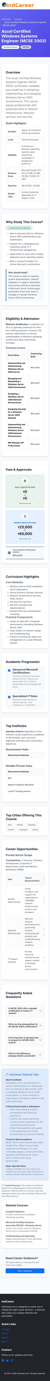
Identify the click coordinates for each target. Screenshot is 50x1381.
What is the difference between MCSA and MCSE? (22, 1054)
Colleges (6, 1329)
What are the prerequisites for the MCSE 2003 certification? (23, 1025)
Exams (5, 1333)
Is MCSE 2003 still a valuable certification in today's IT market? (22, 1010)
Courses (18, 19)
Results (5, 1337)
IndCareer (6, 19)
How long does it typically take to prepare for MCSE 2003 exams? (23, 1040)
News (4, 1341)
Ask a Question (25, 1271)
